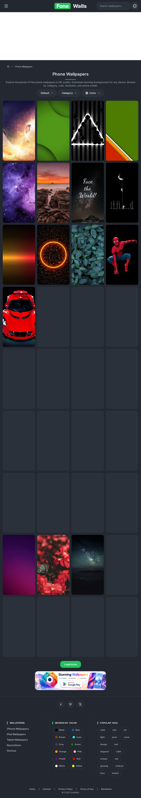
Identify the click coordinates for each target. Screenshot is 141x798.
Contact (47, 789)
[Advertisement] (70, 36)
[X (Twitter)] (80, 704)
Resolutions (14, 745)
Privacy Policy (65, 789)
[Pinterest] (70, 704)
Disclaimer (106, 789)
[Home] (8, 66)
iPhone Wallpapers (18, 728)
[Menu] (6, 6)
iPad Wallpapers (16, 734)
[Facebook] (60, 704)
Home (32, 789)
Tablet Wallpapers (17, 739)
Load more (70, 664)
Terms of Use (87, 789)
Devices (11, 750)
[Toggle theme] (134, 6)
